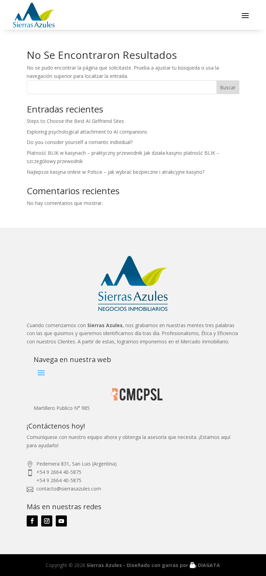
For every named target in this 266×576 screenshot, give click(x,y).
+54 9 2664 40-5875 (58, 472)
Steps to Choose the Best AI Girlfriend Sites (75, 121)
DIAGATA (208, 565)
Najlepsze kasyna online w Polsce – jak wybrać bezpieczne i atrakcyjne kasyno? (115, 172)
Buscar (228, 87)
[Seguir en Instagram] (46, 520)
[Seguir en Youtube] (61, 520)
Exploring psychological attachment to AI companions (87, 131)
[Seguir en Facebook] (32, 520)
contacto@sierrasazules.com (68, 488)
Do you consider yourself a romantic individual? (80, 142)
